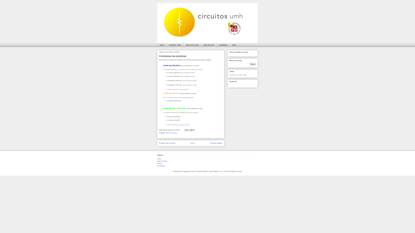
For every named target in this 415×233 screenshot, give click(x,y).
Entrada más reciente (167, 143)
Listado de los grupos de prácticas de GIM (177, 89)
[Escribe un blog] (187, 130)
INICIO (162, 45)
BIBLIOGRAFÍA (209, 45)
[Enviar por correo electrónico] (185, 130)
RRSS (234, 45)
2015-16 (168, 133)
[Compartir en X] (189, 130)
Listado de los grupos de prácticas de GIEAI (178, 124)
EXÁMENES (223, 45)
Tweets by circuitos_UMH (238, 75)
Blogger (239, 171)
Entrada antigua (216, 143)
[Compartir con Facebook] (191, 130)
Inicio (193, 143)
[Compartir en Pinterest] (193, 130)
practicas (174, 133)
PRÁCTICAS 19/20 (192, 45)
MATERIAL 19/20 (175, 45)
